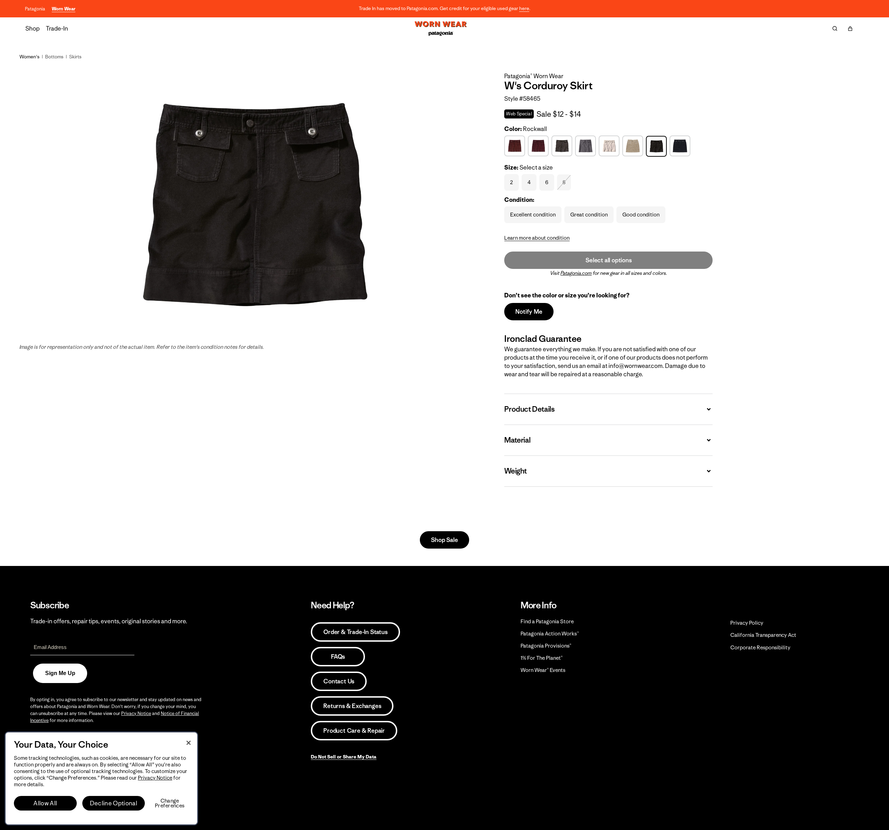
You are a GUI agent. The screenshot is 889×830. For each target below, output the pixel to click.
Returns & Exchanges (352, 706)
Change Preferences (169, 803)
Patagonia (35, 9)
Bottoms (54, 57)
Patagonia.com (576, 273)
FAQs (338, 656)
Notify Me (528, 311)
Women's (29, 57)
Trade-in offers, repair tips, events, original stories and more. (108, 621)
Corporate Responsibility (760, 647)
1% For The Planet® (542, 658)
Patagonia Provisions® (546, 645)
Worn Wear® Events (543, 670)
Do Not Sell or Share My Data (343, 757)
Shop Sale (444, 540)
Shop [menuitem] (32, 28)
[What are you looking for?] (834, 28)
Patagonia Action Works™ (550, 633)
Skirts (75, 57)
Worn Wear (63, 9)
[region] (101, 778)
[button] (850, 28)
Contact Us (338, 681)
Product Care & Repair (354, 730)
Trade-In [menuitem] (57, 28)
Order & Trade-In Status (355, 632)
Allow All (45, 803)
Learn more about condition (537, 238)
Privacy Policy (746, 622)
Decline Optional (113, 803)
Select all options (608, 260)
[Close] (188, 742)
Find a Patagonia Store (547, 621)
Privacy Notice (136, 713)
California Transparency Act (763, 635)
